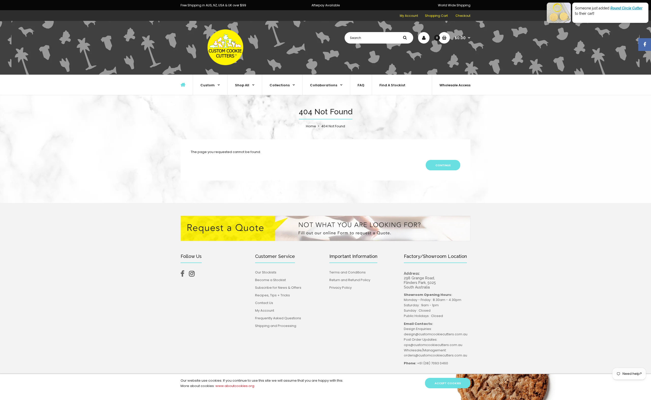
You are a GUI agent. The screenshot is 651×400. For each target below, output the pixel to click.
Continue (443, 165)
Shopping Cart (436, 15)
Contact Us (264, 302)
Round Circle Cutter (626, 8)
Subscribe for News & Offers (278, 287)
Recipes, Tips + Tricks (272, 295)
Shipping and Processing (275, 325)
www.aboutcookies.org (234, 385)
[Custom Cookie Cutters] (226, 69)
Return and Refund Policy (349, 280)
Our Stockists (265, 272)
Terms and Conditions (347, 272)
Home (311, 126)
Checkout (462, 15)
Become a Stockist (270, 280)
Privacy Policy (340, 287)
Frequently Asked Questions (278, 318)
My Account (409, 15)
